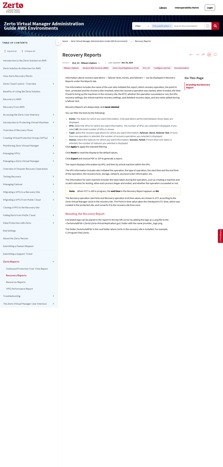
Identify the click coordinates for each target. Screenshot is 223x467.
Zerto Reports (11, 261)
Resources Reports (16, 282)
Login (210, 7)
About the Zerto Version (15, 238)
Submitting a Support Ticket (17, 253)
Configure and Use (162, 68)
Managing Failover (13, 184)
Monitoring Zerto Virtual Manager (21, 145)
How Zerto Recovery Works (17, 75)
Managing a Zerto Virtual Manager (21, 161)
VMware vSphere (71, 68)
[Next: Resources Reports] (197, 55)
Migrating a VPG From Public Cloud (22, 199)
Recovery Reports (16, 275)
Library (163, 7)
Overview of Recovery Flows (18, 130)
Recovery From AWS (14, 106)
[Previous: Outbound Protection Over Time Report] (191, 55)
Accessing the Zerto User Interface (21, 114)
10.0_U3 (146, 68)
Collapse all (30, 51)
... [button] (131, 41)
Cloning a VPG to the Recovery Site (21, 207)
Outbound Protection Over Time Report (27, 268)
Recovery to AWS (12, 99)
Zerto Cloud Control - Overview (19, 83)
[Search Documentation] (215, 26)
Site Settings (9, 230)
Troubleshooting (11, 295)
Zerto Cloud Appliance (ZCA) (126, 68)
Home (65, 41)
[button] (170, 26)
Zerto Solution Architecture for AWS (22, 68)
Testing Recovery (12, 176)
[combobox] (177, 26)
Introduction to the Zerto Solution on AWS (25, 60)
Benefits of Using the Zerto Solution (21, 91)
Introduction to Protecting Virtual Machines (26, 122)
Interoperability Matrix (187, 7)
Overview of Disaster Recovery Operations (25, 168)
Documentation (181, 68)
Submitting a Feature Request (18, 246)
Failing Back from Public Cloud (19, 215)
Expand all (12, 51)
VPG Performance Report (19, 288)
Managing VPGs (11, 153)
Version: (65, 62)
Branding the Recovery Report (198, 86)
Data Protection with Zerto (17, 222)
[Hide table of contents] (58, 42)
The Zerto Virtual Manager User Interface (25, 303)
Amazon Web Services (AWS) (96, 68)
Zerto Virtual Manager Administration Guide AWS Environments (99, 41)
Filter (138, 25)
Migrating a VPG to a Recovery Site (21, 191)
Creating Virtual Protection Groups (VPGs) (25, 137)
